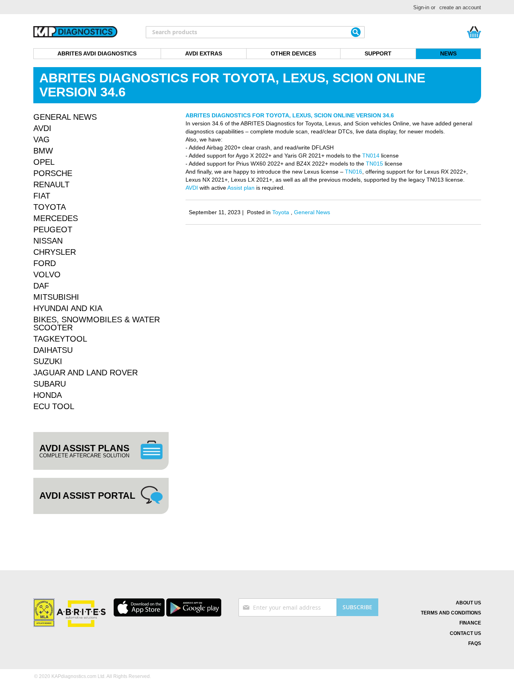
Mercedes (55, 218)
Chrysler (54, 252)
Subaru (49, 383)
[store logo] (75, 32)
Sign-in (421, 7)
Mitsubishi (56, 297)
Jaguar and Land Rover (85, 372)
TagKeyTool (60, 338)
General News (312, 212)
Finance (470, 623)
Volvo (47, 274)
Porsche (52, 173)
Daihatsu (53, 350)
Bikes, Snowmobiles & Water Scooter (96, 323)
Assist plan (241, 187)
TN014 (370, 155)
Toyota (281, 212)
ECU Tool (53, 406)
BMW (43, 150)
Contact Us (465, 633)
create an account (460, 7)
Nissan (48, 240)
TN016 (353, 171)
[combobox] (255, 32)
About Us (468, 603)
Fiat (41, 195)
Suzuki (47, 361)
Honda (47, 395)
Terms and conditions (451, 613)
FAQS (474, 643)
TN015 (373, 163)
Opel (44, 162)
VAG (41, 139)
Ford (44, 263)
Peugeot (52, 229)
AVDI (192, 187)
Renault (51, 184)
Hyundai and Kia (67, 308)
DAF (41, 285)
